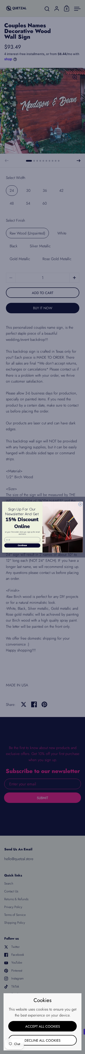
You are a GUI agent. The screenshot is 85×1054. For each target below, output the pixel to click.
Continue (22, 545)
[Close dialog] (80, 504)
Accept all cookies (42, 1026)
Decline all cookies (42, 1040)
